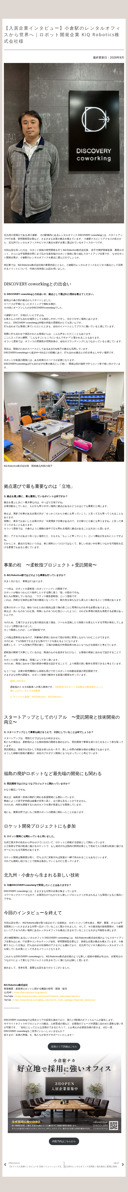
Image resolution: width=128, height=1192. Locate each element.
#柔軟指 (59, 687)
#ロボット (69, 687)
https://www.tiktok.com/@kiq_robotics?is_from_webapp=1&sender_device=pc (54, 1000)
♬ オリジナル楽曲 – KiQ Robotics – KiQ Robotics (36, 696)
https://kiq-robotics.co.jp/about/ (30, 992)
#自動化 (80, 687)
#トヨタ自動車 (32, 690)
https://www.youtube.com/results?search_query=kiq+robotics (47, 996)
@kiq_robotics (17, 680)
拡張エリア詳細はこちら (64, 1046)
